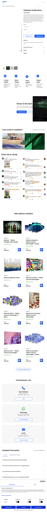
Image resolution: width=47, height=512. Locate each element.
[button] (44, 2)
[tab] (5, 454)
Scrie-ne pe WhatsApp (39, 450)
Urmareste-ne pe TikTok (38, 129)
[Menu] (41, 2)
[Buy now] (12, 235)
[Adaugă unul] (29, 32)
